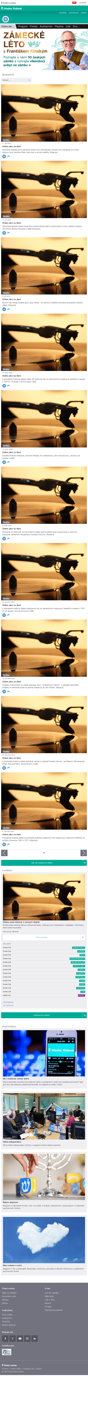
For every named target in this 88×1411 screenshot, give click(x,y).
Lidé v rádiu (50, 1300)
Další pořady (9, 1027)
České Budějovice (77, 959)
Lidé (68, 26)
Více (76, 26)
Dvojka (81, 995)
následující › (83, 853)
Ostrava (81, 951)
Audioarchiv (74, 13)
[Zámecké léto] (44, 49)
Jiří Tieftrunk (8, 1005)
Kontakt (48, 1307)
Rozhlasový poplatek (54, 1310)
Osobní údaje (15, 1369)
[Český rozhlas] (8, 3)
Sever (82, 984)
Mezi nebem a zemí (12, 1265)
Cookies (5, 1369)
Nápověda (49, 1296)
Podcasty (6, 1322)
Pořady (34, 26)
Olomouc (80, 973)
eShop (5, 1303)
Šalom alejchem (10, 1202)
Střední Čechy (78, 948)
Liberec (81, 970)
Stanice (5, 1300)
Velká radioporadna (12, 1142)
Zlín (82, 992)
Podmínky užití (28, 1369)
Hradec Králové (77, 962)
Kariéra (48, 1303)
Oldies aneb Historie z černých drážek (21, 922)
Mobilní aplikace (9, 1325)
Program (62, 13)
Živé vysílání (7, 1315)
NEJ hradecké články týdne (16, 1078)
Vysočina (80, 988)
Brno (82, 955)
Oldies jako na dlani (11, 146)
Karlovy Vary (79, 966)
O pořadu (7, 871)
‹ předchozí (4, 853)
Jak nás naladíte (52, 1293)
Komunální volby (9, 1296)
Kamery (84, 13)
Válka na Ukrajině (9, 1293)
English (39, 1369)
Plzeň (82, 981)
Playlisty (59, 26)
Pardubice (80, 977)
